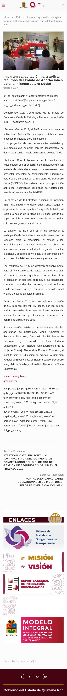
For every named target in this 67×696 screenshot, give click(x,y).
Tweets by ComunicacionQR (19, 661)
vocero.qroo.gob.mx (14, 376)
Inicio (6, 17)
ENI (18, 17)
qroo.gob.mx (10, 381)
